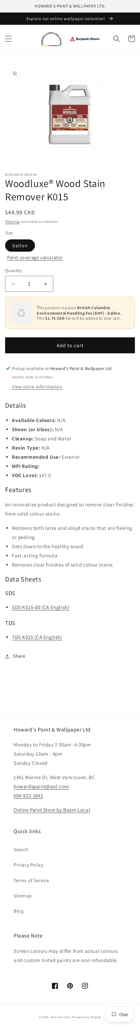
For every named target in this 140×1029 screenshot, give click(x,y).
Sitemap (23, 896)
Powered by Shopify (86, 1017)
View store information (37, 387)
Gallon (20, 245)
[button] (8, 38)
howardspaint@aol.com (41, 786)
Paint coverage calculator (35, 257)
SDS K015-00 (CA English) (40, 607)
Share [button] (19, 656)
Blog (18, 911)
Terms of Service (31, 880)
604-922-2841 (28, 795)
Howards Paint (61, 1017)
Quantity (13, 270)
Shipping (12, 221)
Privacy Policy (28, 865)
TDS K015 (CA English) (37, 637)
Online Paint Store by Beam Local (52, 810)
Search (21, 849)
